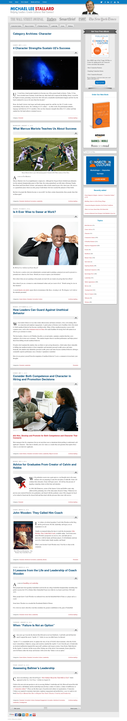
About (16, 2)
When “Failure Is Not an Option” (34, 625)
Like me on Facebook (105, 2)
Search (85, 152)
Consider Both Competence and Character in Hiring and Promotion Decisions (42, 377)
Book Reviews (88, 225)
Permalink (75, 365)
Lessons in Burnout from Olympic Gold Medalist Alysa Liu (100, 213)
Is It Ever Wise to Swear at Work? (34, 212)
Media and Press (35, 2)
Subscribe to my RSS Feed (118, 2)
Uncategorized (23, 702)
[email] (76, 53)
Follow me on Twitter (101, 2)
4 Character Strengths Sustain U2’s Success (41, 48)
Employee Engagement (41, 700)
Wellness (70, 26)
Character (20, 118)
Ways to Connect (29, 26)
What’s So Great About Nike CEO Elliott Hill (96, 209)
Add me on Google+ (111, 2)
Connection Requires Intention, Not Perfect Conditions (99, 205)
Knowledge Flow (89, 274)
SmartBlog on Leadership (30, 583)
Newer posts (75, 709)
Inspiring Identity (89, 266)
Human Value (28, 614)
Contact (45, 2)
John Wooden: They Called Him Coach (38, 513)
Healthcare (87, 253)
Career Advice (22, 299)
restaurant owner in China (36, 329)
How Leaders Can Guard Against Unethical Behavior (40, 311)
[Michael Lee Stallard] (32, 10)
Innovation (50, 700)
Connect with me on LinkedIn (108, 2)
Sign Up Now (100, 82)
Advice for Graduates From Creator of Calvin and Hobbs (44, 466)
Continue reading (73, 118)
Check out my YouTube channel (115, 2)
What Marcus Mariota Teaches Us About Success (44, 128)
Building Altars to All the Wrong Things (95, 201)
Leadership (54, 26)
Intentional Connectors (30, 201)
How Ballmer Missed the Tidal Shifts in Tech (55, 678)
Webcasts (87, 298)
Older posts (15, 709)
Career (63, 26)
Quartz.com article (23, 290)
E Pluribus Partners (42, 26)
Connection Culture (16, 26)
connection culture (20, 689)
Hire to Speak (24, 2)
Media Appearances (90, 282)
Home (10, 2)
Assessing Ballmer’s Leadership (34, 668)
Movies (45, 559)
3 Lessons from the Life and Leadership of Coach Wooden (45, 571)
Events (86, 249)
